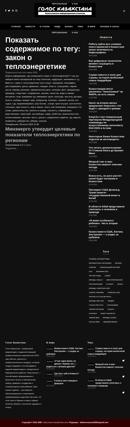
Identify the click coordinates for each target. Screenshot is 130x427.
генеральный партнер (110, 267)
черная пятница (96, 309)
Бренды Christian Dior (99, 288)
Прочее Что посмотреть (100, 296)
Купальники (112, 305)
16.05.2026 (91, 356)
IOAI (90, 271)
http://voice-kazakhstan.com (55, 422)
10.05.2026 (50, 356)
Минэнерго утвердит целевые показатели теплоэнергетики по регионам (42, 134)
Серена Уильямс (96, 292)
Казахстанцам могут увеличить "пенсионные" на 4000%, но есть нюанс (106, 91)
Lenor (107, 275)
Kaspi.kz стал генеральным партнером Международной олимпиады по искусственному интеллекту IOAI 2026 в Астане (106, 122)
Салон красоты (96, 305)
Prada (120, 284)
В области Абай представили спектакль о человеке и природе (107, 209)
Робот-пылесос (108, 313)
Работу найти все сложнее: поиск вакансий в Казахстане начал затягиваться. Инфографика (106, 48)
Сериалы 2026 (114, 292)
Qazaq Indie (94, 322)
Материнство (102, 271)
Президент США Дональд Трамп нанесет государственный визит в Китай (104, 193)
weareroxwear (110, 322)
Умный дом (94, 317)
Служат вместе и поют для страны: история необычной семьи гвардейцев (106, 77)
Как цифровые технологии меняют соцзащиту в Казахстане (105, 63)
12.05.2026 (91, 372)
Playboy (110, 284)
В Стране (26, 145)
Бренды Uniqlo (96, 280)
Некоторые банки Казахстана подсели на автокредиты (106, 138)
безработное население (100, 263)
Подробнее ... (12, 148)
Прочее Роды (95, 275)
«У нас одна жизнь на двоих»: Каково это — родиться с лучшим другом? (61, 364)
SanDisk (92, 267)
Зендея (111, 301)
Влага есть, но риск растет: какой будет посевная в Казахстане (105, 178)
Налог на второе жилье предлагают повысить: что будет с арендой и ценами (105, 106)
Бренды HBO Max (96, 301)
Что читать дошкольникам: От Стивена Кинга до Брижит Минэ (106, 150)
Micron (118, 263)
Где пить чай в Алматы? (66, 373)
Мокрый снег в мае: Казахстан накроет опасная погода (105, 164)
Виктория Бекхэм (115, 280)
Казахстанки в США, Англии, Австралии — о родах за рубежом (106, 234)
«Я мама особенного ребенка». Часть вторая (103, 222)
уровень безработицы (99, 259)
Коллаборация (96, 284)
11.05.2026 (91, 388)
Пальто (111, 309)
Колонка (93, 313)
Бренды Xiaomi (109, 317)
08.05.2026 (50, 386)
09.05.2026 (50, 369)
